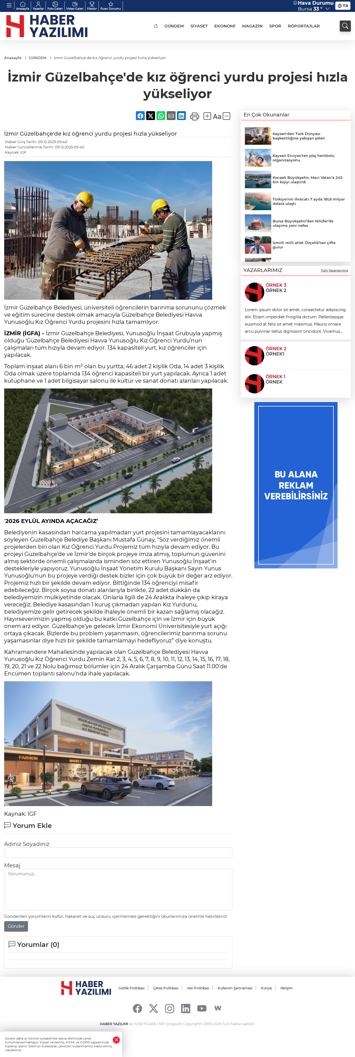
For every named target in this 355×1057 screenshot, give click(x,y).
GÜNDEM (174, 26)
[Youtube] (202, 1008)
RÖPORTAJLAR (304, 26)
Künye (266, 988)
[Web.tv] (218, 1008)
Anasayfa (22, 9)
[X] (153, 1008)
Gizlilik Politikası (131, 988)
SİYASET (199, 26)
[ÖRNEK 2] (254, 355)
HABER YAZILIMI (114, 1024)
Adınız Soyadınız (26, 844)
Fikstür (92, 9)
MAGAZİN (252, 26)
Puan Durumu (110, 9)
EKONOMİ (224, 26)
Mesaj (12, 865)
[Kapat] (116, 1040)
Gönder (16, 926)
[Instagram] (169, 1008)
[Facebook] (137, 1008)
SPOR (275, 26)
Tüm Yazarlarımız (334, 270)
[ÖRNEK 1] (254, 383)
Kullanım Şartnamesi (235, 988)
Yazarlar (38, 9)
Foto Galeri (55, 9)
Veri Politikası (198, 988)
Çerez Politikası (165, 988)
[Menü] (9, 5)
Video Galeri (74, 9)
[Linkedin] (186, 1008)
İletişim (286, 988)
